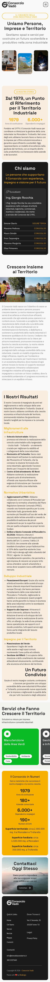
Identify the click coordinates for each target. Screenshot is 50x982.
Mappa (9, 938)
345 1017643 (12, 960)
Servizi (9, 929)
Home (9, 920)
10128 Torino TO (33, 925)
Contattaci (23, 888)
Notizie (9, 933)
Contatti (10, 942)
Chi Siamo (10, 925)
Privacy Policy (32, 938)
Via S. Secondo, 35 (34, 920)
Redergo (23, 975)
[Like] (45, 4)
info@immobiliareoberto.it (17, 956)
